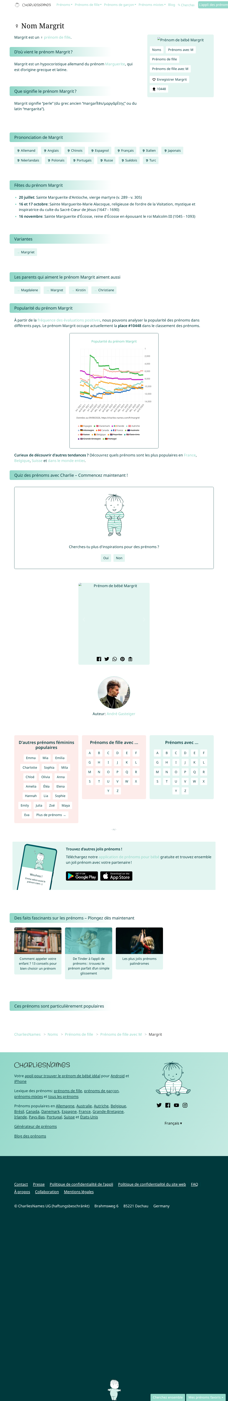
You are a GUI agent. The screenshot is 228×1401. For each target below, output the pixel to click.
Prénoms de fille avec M (170, 69)
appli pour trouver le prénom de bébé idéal (62, 1075)
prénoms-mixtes (28, 1096)
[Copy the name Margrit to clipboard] (129, 659)
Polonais (57, 160)
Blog (171, 4)
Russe (108, 160)
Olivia (45, 777)
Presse (39, 1184)
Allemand (27, 150)
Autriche (101, 1105)
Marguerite (115, 63)
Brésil (19, 1111)
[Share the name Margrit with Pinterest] (121, 659)
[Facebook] (168, 1104)
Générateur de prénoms (35, 1126)
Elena (60, 786)
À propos (22, 1191)
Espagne (69, 1111)
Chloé (30, 777)
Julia (39, 805)
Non (119, 558)
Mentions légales (79, 1191)
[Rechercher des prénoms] (179, 5)
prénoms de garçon (101, 1090)
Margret (57, 290)
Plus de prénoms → (51, 815)
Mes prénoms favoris (204, 1397)
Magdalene (29, 290)
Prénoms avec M (180, 50)
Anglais (53, 150)
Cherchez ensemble (168, 1397)
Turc (152, 160)
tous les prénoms (63, 1096)
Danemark (50, 1111)
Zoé (52, 805)
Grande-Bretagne (108, 1111)
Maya (66, 805)
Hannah (31, 796)
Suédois (130, 160)
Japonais (174, 150)
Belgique (22, 460)
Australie (84, 1105)
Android (118, 1075)
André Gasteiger (121, 713)
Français (127, 150)
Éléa (46, 786)
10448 (161, 89)
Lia (46, 796)
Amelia (31, 786)
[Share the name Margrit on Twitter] (106, 659)
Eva (26, 815)
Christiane (106, 290)
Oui (106, 558)
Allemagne (65, 1105)
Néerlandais (29, 160)
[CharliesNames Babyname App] (33, 5)
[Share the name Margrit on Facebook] (98, 659)
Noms (156, 50)
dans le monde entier (66, 460)
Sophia (49, 767)
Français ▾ (173, 1123)
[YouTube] (176, 1104)
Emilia (59, 758)
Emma (31, 758)
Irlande (20, 1116)
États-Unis (89, 1116)
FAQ (194, 1184)
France (190, 455)
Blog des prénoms (30, 1135)
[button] (84, 619)
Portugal (54, 1116)
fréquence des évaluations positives (69, 320)
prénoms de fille (68, 1090)
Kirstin (81, 290)
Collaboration (47, 1191)
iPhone (20, 1081)
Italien (150, 150)
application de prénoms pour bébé (129, 856)
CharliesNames (27, 1034)
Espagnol (101, 150)
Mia (45, 758)
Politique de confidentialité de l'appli (81, 1184)
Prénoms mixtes (151, 4)
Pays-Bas (37, 1116)
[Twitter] (159, 1104)
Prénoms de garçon (119, 4)
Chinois (76, 150)
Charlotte (30, 767)
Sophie (60, 796)
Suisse (37, 460)
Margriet (28, 252)
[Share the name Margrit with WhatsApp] (114, 659)
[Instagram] (185, 1104)
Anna (61, 777)
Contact (21, 1184)
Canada (32, 1111)
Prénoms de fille (87, 4)
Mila (64, 767)
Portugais (84, 160)
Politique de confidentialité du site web (152, 1184)
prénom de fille (57, 37)
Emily (25, 805)
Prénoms (63, 4)
